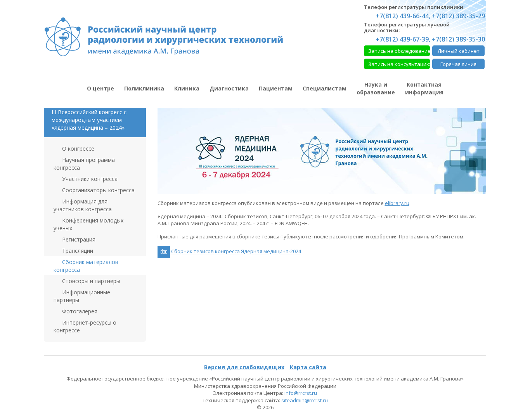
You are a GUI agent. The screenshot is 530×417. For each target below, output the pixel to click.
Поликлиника (144, 88)
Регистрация (78, 239)
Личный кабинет (459, 50)
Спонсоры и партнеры (90, 281)
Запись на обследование (399, 50)
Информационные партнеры (82, 296)
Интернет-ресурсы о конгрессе (85, 326)
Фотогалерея (79, 311)
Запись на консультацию (399, 64)
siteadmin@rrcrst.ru (304, 400)
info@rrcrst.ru (300, 392)
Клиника (186, 88)
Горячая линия (458, 64)
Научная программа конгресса (84, 163)
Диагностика (229, 88)
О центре (100, 88)
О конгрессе (77, 148)
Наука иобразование (376, 88)
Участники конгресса (89, 178)
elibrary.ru (397, 203)
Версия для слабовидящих (244, 367)
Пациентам (276, 88)
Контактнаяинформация (424, 88)
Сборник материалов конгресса (86, 265)
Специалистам (324, 88)
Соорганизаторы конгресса (98, 190)
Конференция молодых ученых (88, 224)
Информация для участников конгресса (83, 205)
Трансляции (77, 250)
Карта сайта (308, 367)
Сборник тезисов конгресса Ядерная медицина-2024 (236, 251)
